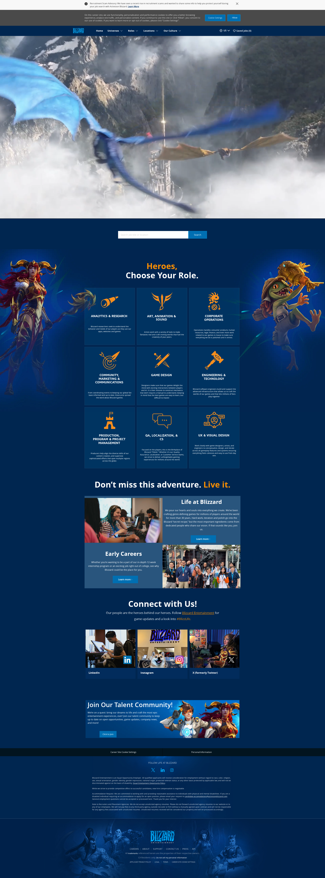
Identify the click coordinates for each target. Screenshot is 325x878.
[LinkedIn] (110, 654)
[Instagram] (162, 654)
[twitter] (153, 770)
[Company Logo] (83, 31)
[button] (215, 18)
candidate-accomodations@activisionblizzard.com (206, 796)
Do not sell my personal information (171, 857)
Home (99, 30)
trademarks (133, 853)
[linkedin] (162, 770)
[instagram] (172, 770)
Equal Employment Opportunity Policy (149, 783)
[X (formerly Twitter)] (214, 654)
